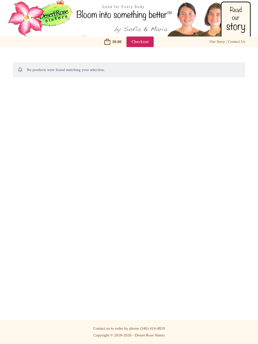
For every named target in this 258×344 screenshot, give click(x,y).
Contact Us (236, 42)
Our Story (217, 42)
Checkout (140, 41)
